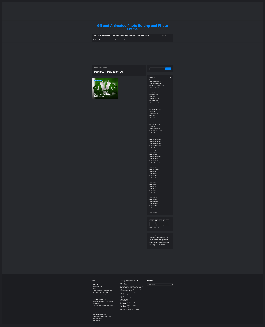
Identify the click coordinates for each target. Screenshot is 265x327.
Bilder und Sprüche (124, 299)
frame (160, 220)
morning (161, 222)
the (167, 225)
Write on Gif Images (97, 318)
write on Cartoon (154, 152)
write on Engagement (155, 162)
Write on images (153, 180)
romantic (163, 225)
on (155, 225)
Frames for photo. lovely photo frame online (102, 290)
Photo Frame (140, 35)
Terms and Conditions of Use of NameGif (102, 316)
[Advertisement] (132, 11)
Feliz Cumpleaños (123, 306)
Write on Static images (118, 35)
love (157, 222)
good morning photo (154, 98)
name (166, 222)
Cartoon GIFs (153, 92)
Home (94, 35)
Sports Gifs (152, 126)
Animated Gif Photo (97, 286)
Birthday (151, 220)
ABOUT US (95, 284)
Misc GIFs (152, 115)
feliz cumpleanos (123, 303)
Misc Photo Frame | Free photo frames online (103, 301)
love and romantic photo (155, 109)
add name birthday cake (155, 81)
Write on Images (96, 320)
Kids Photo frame (154, 107)
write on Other (153, 192)
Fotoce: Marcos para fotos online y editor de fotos (131, 302)
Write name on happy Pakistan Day (102, 95)
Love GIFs (152, 111)
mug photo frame (154, 120)
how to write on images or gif (99, 299)
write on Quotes (153, 197)
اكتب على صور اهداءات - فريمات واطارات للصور (129, 297)
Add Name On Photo (97, 39)
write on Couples (154, 158)
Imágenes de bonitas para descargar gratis (129, 280)
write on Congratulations (155, 156)
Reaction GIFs (153, 122)
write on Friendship (154, 169)
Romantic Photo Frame (155, 124)
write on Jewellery (154, 182)
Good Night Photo (154, 100)
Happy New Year (154, 105)
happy (151, 222)
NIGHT (151, 225)
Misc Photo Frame (154, 117)
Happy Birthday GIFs (154, 102)
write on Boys (153, 147)
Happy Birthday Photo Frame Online (101, 292)
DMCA (94, 288)
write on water (153, 207)
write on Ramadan (154, 201)
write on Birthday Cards (155, 143)
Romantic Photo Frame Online (99, 314)
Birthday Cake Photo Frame (156, 90)
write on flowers (153, 165)
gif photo (122, 296)
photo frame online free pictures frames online (103, 307)
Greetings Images (108, 39)
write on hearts (153, 173)
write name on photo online (120, 39)
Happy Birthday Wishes (125, 294)
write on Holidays (154, 175)
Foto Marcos (122, 283)
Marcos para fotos (124, 300)
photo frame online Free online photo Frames (103, 305)
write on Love (153, 186)
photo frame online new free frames (101, 309)
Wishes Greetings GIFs (155, 128)
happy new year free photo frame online (102, 294)
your (158, 227)
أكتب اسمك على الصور (124, 307)
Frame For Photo (154, 94)
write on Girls (153, 171)
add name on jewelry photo (156, 83)
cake (156, 220)
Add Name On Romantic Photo (157, 85)
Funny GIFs (152, 96)
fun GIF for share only (130, 35)
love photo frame (154, 113)
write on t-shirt (153, 205)
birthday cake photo (154, 87)
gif (163, 220)
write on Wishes (153, 212)
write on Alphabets (154, 132)
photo (146, 35)
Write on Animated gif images (104, 35)
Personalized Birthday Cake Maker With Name (129, 309)
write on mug (153, 190)
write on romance (154, 203)
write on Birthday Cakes (155, 139)
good (167, 220)
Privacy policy (96, 312)
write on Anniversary (154, 137)
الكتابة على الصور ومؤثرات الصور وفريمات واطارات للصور (131, 305)
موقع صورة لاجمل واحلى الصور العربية (127, 281)
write (151, 227)
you (155, 227)
